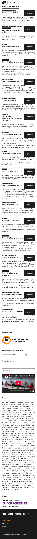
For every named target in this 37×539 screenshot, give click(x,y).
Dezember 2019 (25, 437)
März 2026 (20, 402)
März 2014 (31, 477)
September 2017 (17, 454)
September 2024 (17, 412)
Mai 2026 (5, 402)
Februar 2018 (29, 450)
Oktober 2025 (6, 406)
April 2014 (23, 477)
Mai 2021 (32, 433)
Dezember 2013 (26, 479)
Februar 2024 (10, 417)
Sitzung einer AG (7, 292)
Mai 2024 (17, 414)
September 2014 (17, 475)
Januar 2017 (15, 458)
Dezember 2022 (8, 425)
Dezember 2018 (7, 446)
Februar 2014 (7, 479)
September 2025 (17, 406)
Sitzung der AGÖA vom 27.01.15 (11, 46)
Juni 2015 (32, 469)
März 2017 (30, 456)
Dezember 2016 (25, 458)
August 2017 (27, 454)
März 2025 (31, 408)
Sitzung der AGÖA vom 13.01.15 (11, 220)
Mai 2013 (27, 483)
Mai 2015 (6, 471)
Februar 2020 (6, 437)
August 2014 (27, 475)
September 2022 (7, 427)
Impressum (5, 523)
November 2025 (27, 404)
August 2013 (6, 483)
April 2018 (13, 450)
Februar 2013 (18, 485)
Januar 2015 (5, 473)
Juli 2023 (14, 421)
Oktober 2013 (17, 481)
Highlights (12, 26)
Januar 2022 (23, 429)
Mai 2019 (27, 442)
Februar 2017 (6, 458)
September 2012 (7, 490)
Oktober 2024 (6, 412)
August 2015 (17, 469)
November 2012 (18, 487)
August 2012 (17, 490)
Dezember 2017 (15, 452)
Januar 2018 (5, 452)
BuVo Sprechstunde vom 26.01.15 (12, 81)
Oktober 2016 (17, 460)
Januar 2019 (27, 444)
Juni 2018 (32, 448)
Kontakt (4, 526)
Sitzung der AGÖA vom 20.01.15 (12, 154)
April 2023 (5, 423)
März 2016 (9, 465)
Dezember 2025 (16, 404)
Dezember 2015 (7, 467)
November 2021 (11, 431)
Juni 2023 (21, 421)
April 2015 (13, 471)
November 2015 (18, 467)
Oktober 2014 (6, 475)
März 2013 (9, 485)
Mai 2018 (6, 450)
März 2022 (5, 429)
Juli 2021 (18, 433)
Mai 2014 (16, 477)
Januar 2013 (27, 485)
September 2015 (7, 469)
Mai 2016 (27, 462)
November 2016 (7, 460)
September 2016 (28, 460)
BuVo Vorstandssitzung (9, 10)
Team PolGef (5, 60)
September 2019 (28, 439)
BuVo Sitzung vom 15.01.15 (10, 204)
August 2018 (17, 448)
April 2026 (12, 402)
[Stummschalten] (30, 391)
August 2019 (6, 442)
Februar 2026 (29, 402)
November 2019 (7, 439)
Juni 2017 (9, 456)
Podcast (19, 26)
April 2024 (24, 414)
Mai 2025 (16, 408)
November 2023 (8, 419)
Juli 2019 (13, 442)
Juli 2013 (13, 483)
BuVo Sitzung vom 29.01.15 (10, 13)
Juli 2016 (13, 462)
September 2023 (29, 419)
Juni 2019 (20, 442)
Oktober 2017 (6, 454)
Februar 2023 (22, 423)
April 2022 (31, 427)
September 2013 (28, 481)
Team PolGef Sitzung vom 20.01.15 (12, 134)
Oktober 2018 (28, 446)
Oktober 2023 (18, 419)
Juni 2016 (20, 462)
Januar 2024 (20, 417)
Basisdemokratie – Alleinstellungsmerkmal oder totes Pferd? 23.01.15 (12, 118)
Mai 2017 (16, 456)
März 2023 (13, 423)
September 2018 (7, 448)
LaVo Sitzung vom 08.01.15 (10, 257)
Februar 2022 (14, 429)
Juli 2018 (25, 448)
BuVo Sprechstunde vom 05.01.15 (12, 312)
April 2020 (21, 435)
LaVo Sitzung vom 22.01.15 (10, 100)
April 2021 (6, 435)
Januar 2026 (6, 404)
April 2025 (23, 408)
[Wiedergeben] (4, 391)
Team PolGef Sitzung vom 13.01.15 (12, 238)
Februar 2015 (29, 471)
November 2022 (19, 425)
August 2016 (6, 462)
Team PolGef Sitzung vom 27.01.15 (12, 62)
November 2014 (27, 473)
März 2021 (13, 435)
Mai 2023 (28, 421)
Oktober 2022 (29, 425)
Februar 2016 (18, 465)
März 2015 (20, 471)
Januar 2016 (27, 465)
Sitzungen (16, 292)
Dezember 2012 (7, 487)
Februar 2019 (18, 444)
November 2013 (7, 481)
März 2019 (9, 444)
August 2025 (27, 406)
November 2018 (18, 446)
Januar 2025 (16, 410)
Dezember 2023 (30, 417)
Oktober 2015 (28, 467)
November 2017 (27, 452)
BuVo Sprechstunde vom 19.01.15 (12, 185)
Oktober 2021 (21, 431)
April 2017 (23, 456)
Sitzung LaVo (12, 98)
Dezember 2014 (16, 473)
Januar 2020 (15, 437)
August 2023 (7, 421)
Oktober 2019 (17, 439)
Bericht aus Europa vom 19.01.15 (12, 171)
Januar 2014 (16, 479)
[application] (18, 383)
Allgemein (5, 26)
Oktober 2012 (28, 487)
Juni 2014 (9, 477)
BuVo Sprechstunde (7, 79)
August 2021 (10, 433)
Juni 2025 (9, 408)
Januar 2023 (31, 423)
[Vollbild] (33, 391)
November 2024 (26, 410)
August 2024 (28, 412)
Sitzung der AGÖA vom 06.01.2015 (12, 294)
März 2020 (29, 435)
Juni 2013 (20, 483)
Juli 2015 (25, 469)
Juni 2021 (25, 433)
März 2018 (20, 450)
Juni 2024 (9, 414)
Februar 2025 (7, 410)
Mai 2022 (24, 427)
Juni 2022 (16, 427)
